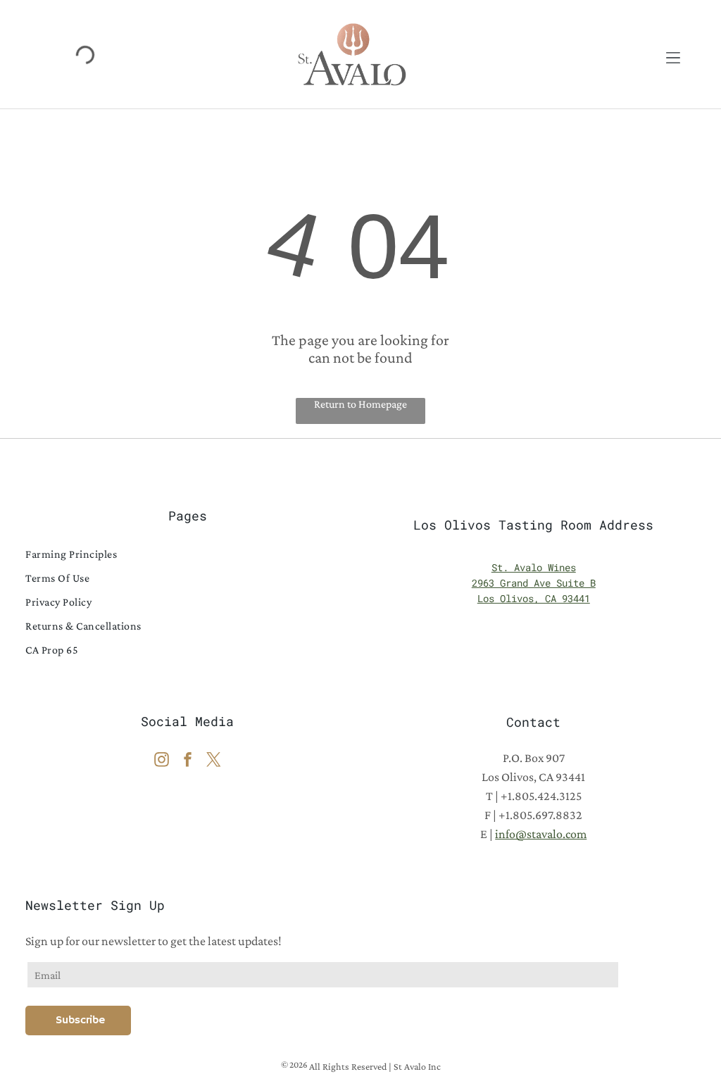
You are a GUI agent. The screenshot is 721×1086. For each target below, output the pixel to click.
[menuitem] (187, 554)
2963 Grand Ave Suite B (534, 582)
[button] (673, 54)
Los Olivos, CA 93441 (533, 598)
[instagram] (161, 761)
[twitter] (213, 761)
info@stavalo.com (541, 834)
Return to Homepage (360, 404)
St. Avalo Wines (533, 567)
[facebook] (187, 761)
